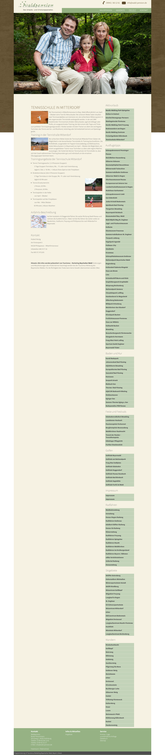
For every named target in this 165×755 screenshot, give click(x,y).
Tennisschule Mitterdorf (115, 139)
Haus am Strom (111, 271)
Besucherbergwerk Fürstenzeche (118, 333)
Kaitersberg (110, 703)
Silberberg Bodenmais (114, 300)
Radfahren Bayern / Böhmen (117, 554)
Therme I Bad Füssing (114, 387)
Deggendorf (110, 311)
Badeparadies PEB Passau (116, 406)
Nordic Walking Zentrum (115, 132)
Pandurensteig (111, 725)
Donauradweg (111, 565)
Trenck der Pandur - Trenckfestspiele (113, 436)
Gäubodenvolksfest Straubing (117, 417)
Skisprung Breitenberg (114, 285)
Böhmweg (110, 656)
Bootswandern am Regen (115, 128)
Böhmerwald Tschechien (115, 169)
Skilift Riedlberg (112, 586)
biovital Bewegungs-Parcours (117, 118)
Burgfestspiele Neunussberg (117, 428)
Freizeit (132, 10)
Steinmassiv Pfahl (113, 714)
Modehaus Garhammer (114, 190)
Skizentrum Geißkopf (114, 590)
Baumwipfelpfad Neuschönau (117, 165)
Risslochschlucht (112, 645)
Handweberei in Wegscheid (116, 296)
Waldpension (106, 10)
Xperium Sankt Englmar (115, 344)
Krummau (110, 253)
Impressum (110, 495)
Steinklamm (110, 674)
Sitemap (103, 740)
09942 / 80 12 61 (113, 2)
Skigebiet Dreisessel (114, 619)
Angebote (120, 10)
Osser (108, 707)
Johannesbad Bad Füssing (116, 362)
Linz (107, 274)
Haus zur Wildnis (112, 322)
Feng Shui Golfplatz (113, 463)
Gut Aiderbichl (111, 198)
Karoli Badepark (112, 358)
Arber (108, 612)
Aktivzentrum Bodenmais (115, 616)
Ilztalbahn (110, 249)
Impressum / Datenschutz (40, 749)
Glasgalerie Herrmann (114, 337)
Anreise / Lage (105, 734)
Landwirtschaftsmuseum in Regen (119, 187)
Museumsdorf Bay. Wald (115, 216)
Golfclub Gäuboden (113, 466)
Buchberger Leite (112, 689)
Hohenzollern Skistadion (115, 579)
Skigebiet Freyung (113, 594)
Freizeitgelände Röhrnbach (116, 136)
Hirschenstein (111, 685)
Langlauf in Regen (113, 597)
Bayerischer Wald (46, 753)
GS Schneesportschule (114, 605)
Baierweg (109, 652)
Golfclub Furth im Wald (115, 485)
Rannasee (110, 377)
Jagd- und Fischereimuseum (117, 223)
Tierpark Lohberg (112, 238)
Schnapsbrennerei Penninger (117, 150)
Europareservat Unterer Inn (116, 183)
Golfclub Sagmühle (113, 481)
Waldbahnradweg (113, 510)
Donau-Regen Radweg (114, 517)
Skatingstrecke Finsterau (115, 121)
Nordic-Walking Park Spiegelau (118, 110)
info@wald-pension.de (137, 2)
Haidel (108, 696)
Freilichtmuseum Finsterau (116, 318)
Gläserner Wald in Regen (115, 176)
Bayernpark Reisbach (114, 212)
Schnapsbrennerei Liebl (115, 194)
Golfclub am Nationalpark (116, 459)
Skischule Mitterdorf (114, 630)
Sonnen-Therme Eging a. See (117, 402)
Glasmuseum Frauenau (115, 231)
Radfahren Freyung (113, 535)
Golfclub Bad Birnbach (114, 477)
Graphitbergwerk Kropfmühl (117, 282)
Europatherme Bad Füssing (116, 369)
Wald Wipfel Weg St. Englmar (117, 220)
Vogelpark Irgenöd (113, 242)
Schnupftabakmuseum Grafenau (118, 256)
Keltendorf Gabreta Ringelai (117, 267)
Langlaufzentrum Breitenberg (117, 634)
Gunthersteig (111, 663)
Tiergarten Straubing (114, 209)
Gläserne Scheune (113, 161)
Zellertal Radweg (112, 561)
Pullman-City (111, 245)
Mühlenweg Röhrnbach (115, 718)
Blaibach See (111, 384)
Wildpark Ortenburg (113, 304)
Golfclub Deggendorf (114, 470)
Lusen (108, 710)
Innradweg (110, 514)
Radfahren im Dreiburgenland (117, 550)
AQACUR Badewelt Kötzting (116, 391)
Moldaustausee (112, 395)
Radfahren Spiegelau (114, 539)
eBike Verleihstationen (115, 557)
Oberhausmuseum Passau (116, 179)
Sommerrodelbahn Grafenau (117, 172)
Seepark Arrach (112, 380)
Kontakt (144, 10)
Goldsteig (109, 659)
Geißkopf (109, 648)
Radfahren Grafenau (114, 521)
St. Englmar (110, 601)
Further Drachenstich (114, 445)
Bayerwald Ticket (112, 347)
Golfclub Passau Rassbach (116, 474)
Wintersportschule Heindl (116, 583)
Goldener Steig (111, 670)
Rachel (108, 721)
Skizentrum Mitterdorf (114, 608)
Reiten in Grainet (112, 114)
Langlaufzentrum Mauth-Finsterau (119, 623)
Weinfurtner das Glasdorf (115, 307)
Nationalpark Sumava (114, 289)
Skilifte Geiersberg (113, 575)
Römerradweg (111, 532)
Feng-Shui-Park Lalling (115, 340)
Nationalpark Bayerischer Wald (118, 260)
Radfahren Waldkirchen (115, 546)
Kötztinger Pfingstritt (114, 441)
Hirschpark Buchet (113, 315)
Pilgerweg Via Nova (113, 667)
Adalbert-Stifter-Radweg (115, 524)
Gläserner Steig (112, 692)
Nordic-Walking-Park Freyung (117, 125)
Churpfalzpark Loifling (114, 293)
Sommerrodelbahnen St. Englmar (119, 234)
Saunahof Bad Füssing (114, 373)
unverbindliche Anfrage (108, 736)
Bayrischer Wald (86, 263)
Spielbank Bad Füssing (114, 205)
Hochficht (109, 627)
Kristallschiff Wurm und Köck (117, 278)
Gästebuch (104, 738)
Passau (108, 154)
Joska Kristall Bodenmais (115, 201)
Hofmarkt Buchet (112, 326)
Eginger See (110, 399)
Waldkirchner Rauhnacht (115, 431)
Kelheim (109, 227)
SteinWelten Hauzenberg (115, 158)
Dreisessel (110, 681)
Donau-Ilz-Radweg (113, 528)
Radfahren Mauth (113, 543)
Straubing (109, 329)
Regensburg (110, 263)
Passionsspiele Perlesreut (116, 424)
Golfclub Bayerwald (113, 455)
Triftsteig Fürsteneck (114, 699)
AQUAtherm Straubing (114, 366)
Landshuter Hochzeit (114, 420)
